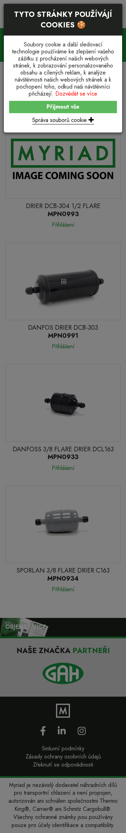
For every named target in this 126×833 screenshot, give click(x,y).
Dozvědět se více (76, 94)
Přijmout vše (63, 107)
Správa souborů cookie (60, 120)
